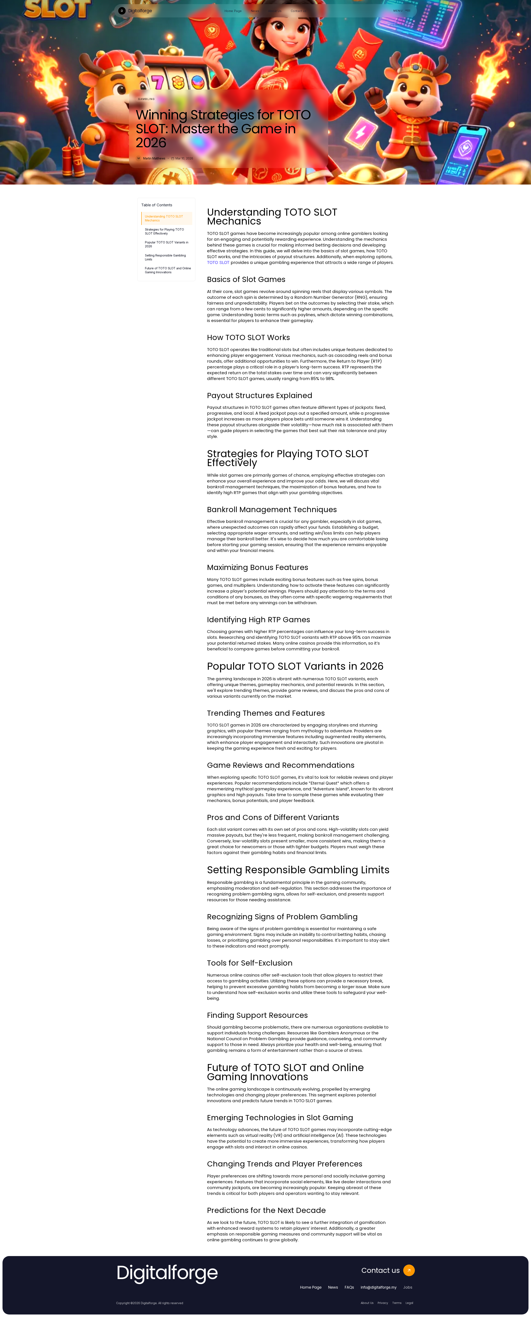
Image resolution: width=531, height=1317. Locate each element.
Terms (397, 1303)
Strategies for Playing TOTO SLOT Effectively (164, 231)
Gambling (146, 99)
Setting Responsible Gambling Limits (165, 257)
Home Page (311, 1287)
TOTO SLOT (218, 262)
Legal (409, 1303)
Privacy (383, 1303)
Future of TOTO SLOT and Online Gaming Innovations (168, 270)
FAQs (349, 1287)
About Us (367, 1303)
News (333, 1287)
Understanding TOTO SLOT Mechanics (164, 218)
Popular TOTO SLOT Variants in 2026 (166, 244)
